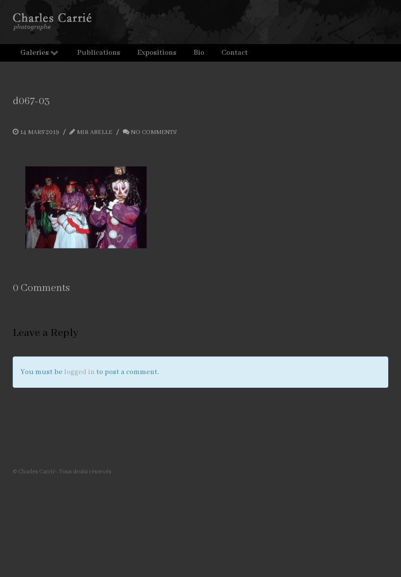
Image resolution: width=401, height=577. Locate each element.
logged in (79, 372)
